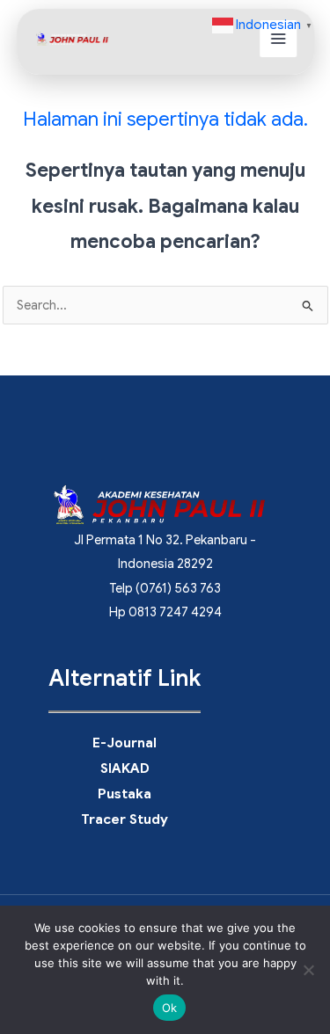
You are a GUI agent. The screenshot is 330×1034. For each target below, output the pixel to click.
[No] (308, 970)
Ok (170, 1008)
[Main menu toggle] (277, 38)
